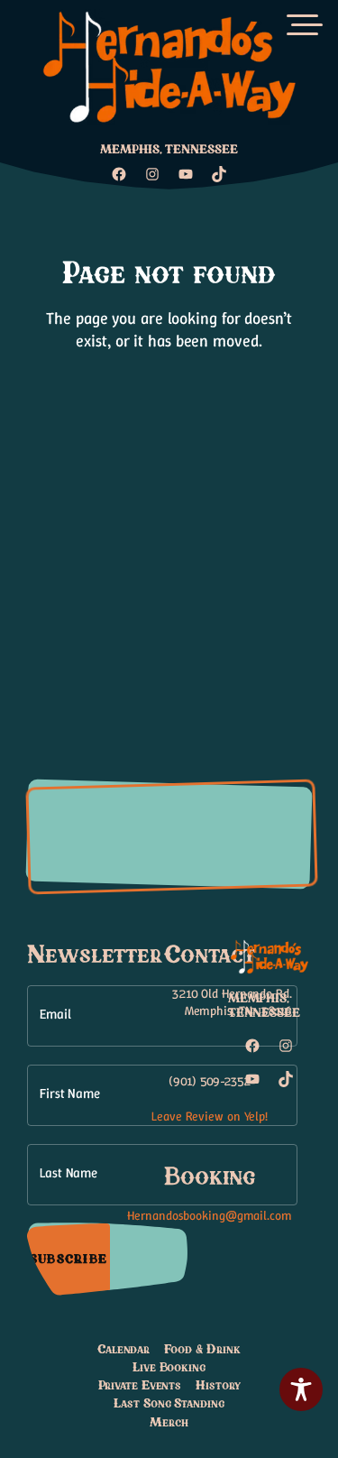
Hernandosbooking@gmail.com (209, 1215)
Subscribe (68, 1258)
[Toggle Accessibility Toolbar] (301, 1389)
